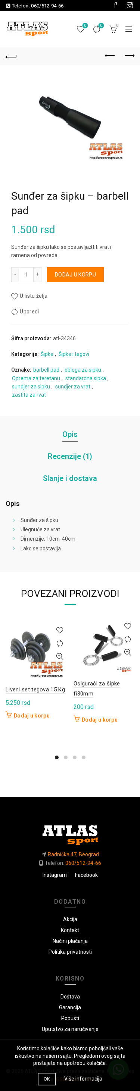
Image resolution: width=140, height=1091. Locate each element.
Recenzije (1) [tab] (70, 456)
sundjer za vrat (72, 387)
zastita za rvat (29, 395)
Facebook (86, 875)
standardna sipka (85, 378)
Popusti (70, 1018)
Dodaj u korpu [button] (32, 716)
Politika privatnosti (70, 952)
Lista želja (85, 26)
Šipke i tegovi (74, 354)
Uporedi (101, 26)
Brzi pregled (59, 656)
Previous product (110, 56)
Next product (128, 56)
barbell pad (46, 370)
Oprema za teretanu (36, 378)
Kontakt (70, 930)
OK (47, 1079)
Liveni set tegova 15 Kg (35, 689)
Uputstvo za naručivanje (70, 1029)
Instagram (55, 875)
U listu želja (33, 296)
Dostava (70, 997)
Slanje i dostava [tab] (70, 478)
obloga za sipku (83, 370)
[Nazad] (11, 56)
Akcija (70, 919)
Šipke (47, 354)
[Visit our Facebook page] (115, 5)
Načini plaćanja (70, 941)
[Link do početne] (70, 832)
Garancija (70, 1007)
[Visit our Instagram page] (129, 5)
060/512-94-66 (47, 6)
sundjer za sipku (31, 387)
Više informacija (83, 1079)
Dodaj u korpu (75, 275)
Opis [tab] (70, 434)
